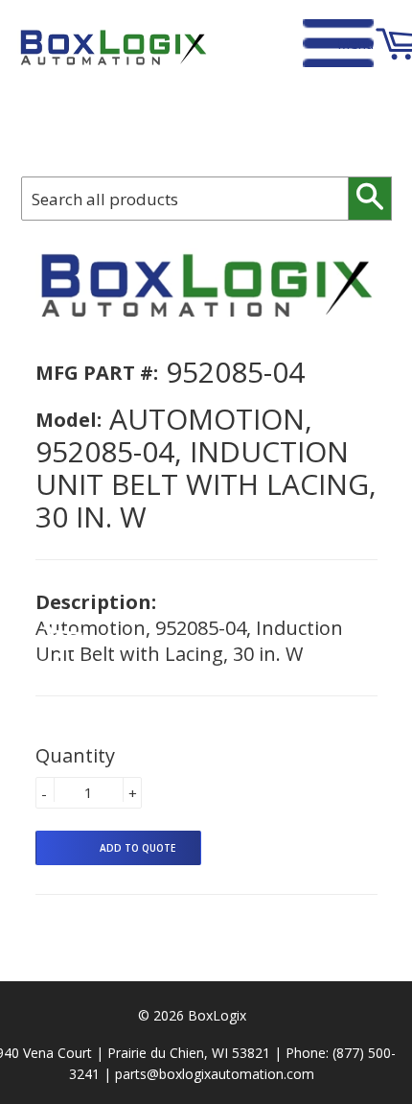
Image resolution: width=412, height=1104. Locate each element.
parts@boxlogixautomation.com (214, 1074)
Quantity (75, 755)
